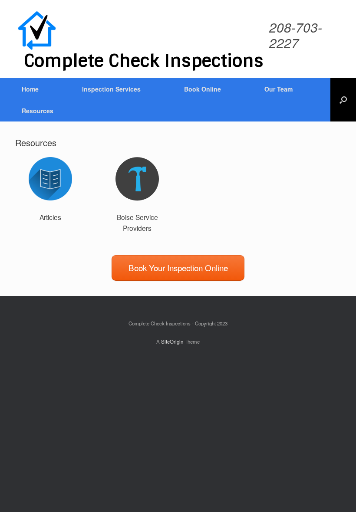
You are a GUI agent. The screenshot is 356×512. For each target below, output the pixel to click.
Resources (37, 110)
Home (30, 89)
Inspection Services (111, 89)
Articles (50, 217)
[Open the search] (343, 99)
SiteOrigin (172, 341)
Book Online (202, 89)
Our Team (278, 89)
